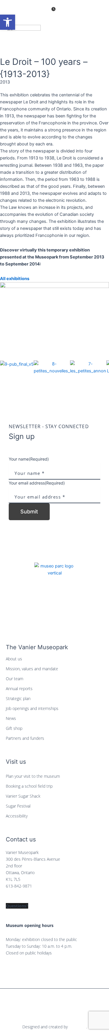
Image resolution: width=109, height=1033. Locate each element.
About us (14, 659)
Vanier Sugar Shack (23, 796)
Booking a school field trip (29, 786)
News (11, 718)
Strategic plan (18, 698)
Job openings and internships (32, 708)
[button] (54, 385)
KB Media (77, 1026)
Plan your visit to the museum (33, 776)
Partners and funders (25, 738)
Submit (29, 511)
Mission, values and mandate (32, 668)
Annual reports (19, 688)
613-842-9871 (19, 886)
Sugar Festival (18, 806)
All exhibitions (14, 278)
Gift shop (14, 728)
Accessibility (17, 816)
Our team (14, 678)
